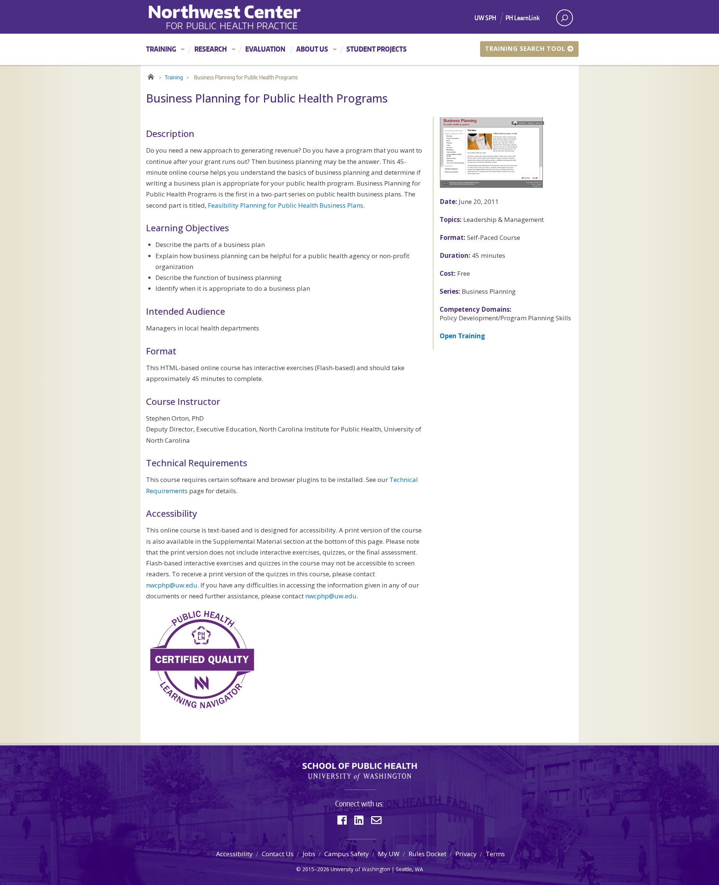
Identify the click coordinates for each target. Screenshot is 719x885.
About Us (312, 49)
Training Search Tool (525, 49)
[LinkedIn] (359, 820)
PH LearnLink (523, 17)
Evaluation (265, 49)
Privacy (466, 853)
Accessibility (234, 853)
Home (150, 75)
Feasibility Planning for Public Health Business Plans (285, 205)
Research (210, 49)
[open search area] (564, 17)
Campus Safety (346, 853)
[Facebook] (342, 820)
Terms (495, 853)
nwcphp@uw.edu (171, 585)
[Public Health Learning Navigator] (202, 659)
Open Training (462, 336)
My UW (389, 853)
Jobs (309, 853)
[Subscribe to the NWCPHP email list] (376, 820)
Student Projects (376, 49)
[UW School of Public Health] (359, 771)
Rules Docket (427, 853)
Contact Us (278, 853)
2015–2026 (315, 869)
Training (161, 49)
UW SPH (485, 17)
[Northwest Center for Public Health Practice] (250, 17)
